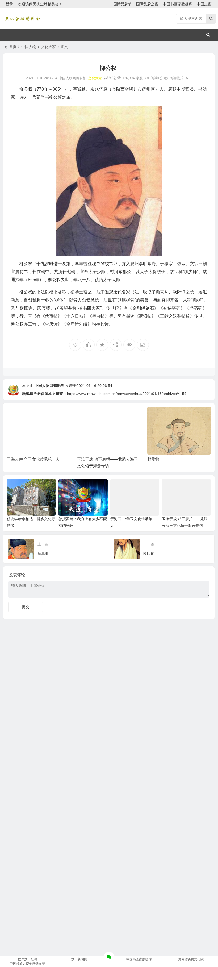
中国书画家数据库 (177, 4)
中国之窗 (204, 4)
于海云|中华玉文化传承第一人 (33, 459)
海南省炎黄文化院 (191, 959)
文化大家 (48, 47)
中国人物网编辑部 (49, 386)
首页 (12, 47)
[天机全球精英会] (22, 19)
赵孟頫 (153, 459)
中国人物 (28, 47)
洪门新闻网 (79, 959)
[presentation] (180, 415)
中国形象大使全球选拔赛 (27, 963)
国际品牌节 (122, 4)
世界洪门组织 (27, 959)
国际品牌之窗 (147, 4)
